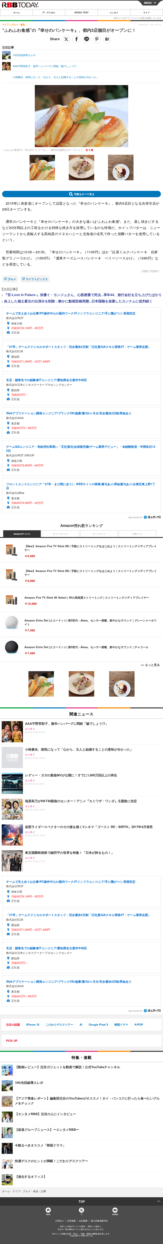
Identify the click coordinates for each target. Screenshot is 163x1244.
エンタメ (114, 12)
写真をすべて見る (84, 194)
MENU (148, 3)
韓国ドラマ (121, 1024)
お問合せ (59, 1221)
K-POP (139, 1024)
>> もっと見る (150, 665)
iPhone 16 (32, 1024)
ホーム (16, 12)
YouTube (115, 1214)
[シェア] (76, 39)
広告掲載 (71, 1221)
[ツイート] (66, 39)
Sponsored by (135, 517)
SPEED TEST (81, 12)
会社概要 (83, 1221)
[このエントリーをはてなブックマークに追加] (107, 39)
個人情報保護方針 (99, 1221)
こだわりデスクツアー (59, 1024)
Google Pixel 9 (98, 1024)
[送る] (87, 39)
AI (81, 1024)
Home (48, 1214)
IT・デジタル (49, 12)
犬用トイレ (137, 533)
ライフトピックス (37, 279)
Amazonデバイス (22, 533)
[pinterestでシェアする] (97, 39)
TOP (82, 1201)
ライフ (146, 12)
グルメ (12, 279)
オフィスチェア (60, 533)
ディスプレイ (99, 533)
